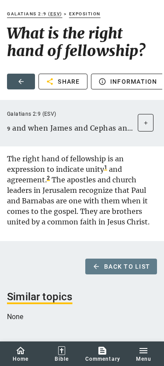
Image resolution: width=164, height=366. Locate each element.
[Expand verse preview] (146, 122)
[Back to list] (21, 81)
